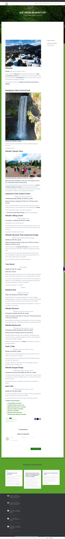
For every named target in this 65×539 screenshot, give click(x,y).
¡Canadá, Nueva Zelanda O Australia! (16, 414)
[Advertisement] (32, 29)
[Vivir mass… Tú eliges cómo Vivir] (6, 3)
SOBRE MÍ (36, 3)
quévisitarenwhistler (9, 421)
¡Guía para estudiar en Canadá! (15, 408)
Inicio (55, 3)
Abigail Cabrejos (11, 510)
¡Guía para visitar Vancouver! (14, 412)
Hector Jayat (11, 495)
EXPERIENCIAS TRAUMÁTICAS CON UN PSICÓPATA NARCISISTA (14, 511)
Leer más (17, 484)
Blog (52, 3)
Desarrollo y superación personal (44, 3)
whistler (13, 421)
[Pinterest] (64, 270)
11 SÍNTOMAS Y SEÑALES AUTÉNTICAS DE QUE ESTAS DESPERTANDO (15, 527)
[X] (64, 269)
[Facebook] (64, 267)
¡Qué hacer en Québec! (13, 410)
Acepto (47, 537)
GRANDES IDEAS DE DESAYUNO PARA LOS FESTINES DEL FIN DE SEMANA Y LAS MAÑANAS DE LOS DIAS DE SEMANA (32, 475)
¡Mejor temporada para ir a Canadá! (16, 407)
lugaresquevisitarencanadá (13, 419)
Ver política (51, 537)
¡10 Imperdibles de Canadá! (14, 403)
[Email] (64, 271)
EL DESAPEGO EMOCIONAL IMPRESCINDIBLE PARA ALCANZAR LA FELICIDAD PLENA (14, 496)
